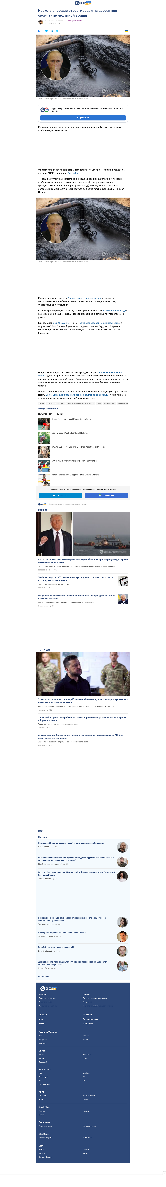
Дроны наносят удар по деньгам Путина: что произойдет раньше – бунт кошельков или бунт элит (73, 963)
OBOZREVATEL (61, 323)
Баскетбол (87, 1054)
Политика (87, 1015)
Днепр (85, 1039)
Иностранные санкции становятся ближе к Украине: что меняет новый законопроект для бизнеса (72, 919)
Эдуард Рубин (44, 968)
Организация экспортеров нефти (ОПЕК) (80, 404)
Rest (40, 830)
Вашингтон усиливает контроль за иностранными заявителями (64, 742)
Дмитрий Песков (109, 404)
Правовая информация (47, 998)
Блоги (41, 1024)
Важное (42, 509)
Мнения (42, 837)
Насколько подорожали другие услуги (53, 584)
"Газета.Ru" (73, 173)
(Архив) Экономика (74, 21)
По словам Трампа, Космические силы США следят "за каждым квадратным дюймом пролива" (76, 566)
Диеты (41, 1115)
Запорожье (43, 1039)
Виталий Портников (46, 936)
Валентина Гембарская (55, 21)
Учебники (86, 1073)
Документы (87, 1002)
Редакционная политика (47, 409)
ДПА (84, 1077)
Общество (88, 1024)
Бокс (85, 1058)
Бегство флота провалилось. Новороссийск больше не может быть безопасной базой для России (76, 873)
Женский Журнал (45, 1157)
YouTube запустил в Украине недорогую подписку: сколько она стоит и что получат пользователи (75, 579)
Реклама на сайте (45, 1002)
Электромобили (89, 1095)
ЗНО (40, 1081)
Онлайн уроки (44, 1077)
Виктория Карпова (46, 924)
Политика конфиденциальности (95, 998)
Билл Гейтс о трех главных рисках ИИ (56, 947)
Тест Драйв (43, 1095)
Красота (42, 1153)
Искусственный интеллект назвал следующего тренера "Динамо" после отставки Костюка (76, 597)
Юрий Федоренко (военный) (50, 864)
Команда (86, 994)
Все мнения (43, 976)
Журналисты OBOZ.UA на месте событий (98, 1006)
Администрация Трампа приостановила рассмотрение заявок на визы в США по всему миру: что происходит (80, 736)
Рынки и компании (45, 1126)
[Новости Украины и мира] (42, 505)
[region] (83, 150)
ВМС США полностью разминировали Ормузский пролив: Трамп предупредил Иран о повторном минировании (83, 561)
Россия (41, 404)
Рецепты (42, 1111)
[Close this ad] (164, 1173)
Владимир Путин (124, 404)
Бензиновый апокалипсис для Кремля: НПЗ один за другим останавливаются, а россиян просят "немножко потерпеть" (76, 858)
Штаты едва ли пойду (114, 310)
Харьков (86, 1036)
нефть (99, 404)
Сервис (85, 1099)
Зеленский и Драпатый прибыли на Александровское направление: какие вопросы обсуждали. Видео (82, 719)
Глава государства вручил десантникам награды (58, 724)
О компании (43, 994)
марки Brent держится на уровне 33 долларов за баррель (77, 394)
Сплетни (86, 1149)
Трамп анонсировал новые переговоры (99, 323)
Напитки (86, 1111)
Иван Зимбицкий (45, 951)
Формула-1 (43, 1062)
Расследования (90, 1019)
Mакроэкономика (89, 1126)
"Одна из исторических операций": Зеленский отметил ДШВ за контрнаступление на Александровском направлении (83, 701)
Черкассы (42, 1043)
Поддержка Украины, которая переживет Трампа (62, 932)
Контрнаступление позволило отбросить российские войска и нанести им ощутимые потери (76, 707)
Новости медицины (46, 1138)
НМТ (85, 1081)
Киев (40, 1036)
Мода (85, 1153)
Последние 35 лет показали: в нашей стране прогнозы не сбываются (71, 843)
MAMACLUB (87, 1138)
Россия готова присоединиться (84, 298)
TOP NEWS (44, 649)
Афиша (41, 1149)
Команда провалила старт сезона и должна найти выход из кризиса (66, 602)
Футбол (41, 1054)
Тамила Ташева (44, 879)
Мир (41, 1019)
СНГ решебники (44, 1084)
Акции (41, 1099)
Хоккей (41, 1058)
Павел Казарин (44, 847)
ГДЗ (40, 1073)
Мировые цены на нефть (55, 404)
